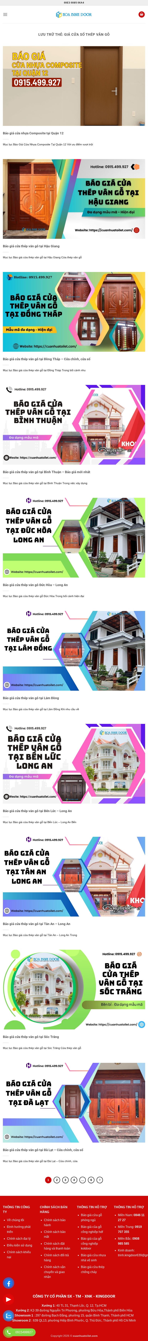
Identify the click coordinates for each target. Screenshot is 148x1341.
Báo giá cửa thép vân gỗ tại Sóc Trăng (31, 1037)
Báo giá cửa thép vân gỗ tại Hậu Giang (31, 246)
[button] (5, 14)
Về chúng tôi (15, 1220)
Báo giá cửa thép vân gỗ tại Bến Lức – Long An (37, 811)
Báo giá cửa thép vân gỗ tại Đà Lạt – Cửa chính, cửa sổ (43, 1150)
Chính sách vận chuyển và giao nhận (54, 1271)
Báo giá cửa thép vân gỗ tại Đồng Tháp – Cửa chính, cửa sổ (46, 359)
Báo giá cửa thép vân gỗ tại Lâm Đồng (31, 698)
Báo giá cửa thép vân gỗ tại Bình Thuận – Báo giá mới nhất (46, 472)
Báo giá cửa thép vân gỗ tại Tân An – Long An (36, 924)
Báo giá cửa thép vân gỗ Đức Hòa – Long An (35, 585)
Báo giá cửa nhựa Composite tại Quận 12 (33, 133)
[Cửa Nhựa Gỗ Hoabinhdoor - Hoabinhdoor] (74, 14)
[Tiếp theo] (100, 1180)
